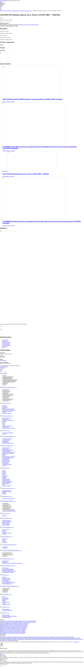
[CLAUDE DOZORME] (5, 638)
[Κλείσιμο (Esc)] (4, 665)
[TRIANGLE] (3, 639)
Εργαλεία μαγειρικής (6, 447)
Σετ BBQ (4, 531)
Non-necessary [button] (3, 659)
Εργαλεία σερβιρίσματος (7, 481)
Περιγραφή (2, 25)
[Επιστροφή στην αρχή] (1, 371)
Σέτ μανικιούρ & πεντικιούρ (7, 572)
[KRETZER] (20, 639)
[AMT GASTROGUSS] (8, 637)
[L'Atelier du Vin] (55, 639)
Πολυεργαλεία (5, 597)
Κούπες (3, 470)
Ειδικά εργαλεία (5, 462)
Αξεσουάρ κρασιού (6, 439)
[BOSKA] (71, 637)
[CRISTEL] (4, 61)
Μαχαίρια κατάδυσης (6, 617)
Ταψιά (3, 424)
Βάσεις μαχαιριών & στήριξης (8, 408)
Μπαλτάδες (4, 407)
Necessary (3, 655)
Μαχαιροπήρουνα (5, 483)
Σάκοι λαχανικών (5, 458)
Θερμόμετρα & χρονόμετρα (7, 453)
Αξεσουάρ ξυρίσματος (6, 583)
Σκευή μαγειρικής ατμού (7, 425)
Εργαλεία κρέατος (6, 460)
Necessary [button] (2, 654)
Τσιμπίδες (4, 534)
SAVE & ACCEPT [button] (4, 664)
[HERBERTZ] (14, 638)
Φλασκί (3, 601)
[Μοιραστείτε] (2, 665)
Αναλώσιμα (4, 547)
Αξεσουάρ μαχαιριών (6, 413)
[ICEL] (63, 637)
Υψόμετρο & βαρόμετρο (7, 610)
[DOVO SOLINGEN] (67, 638)
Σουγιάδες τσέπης (5, 615)
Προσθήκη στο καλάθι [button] (9, 101)
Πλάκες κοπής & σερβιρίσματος (8, 410)
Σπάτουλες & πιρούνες (6, 532)
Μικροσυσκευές (7, 496)
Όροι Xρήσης (76, 641)
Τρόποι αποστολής (6, 344)
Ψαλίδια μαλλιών (5, 560)
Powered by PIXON (4, 366)
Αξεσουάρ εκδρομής (6, 604)
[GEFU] (12, 639)
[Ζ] (25, 638)
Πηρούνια (4, 476)
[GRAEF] (68, 639)
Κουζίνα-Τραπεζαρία (7, 10)
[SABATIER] (40, 638)
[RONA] (16, 640)
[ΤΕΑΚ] (28, 638)
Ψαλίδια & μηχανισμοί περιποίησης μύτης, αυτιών (12, 563)
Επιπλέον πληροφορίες (10, 25)
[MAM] (44, 639)
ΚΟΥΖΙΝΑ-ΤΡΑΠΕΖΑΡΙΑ (9, 387)
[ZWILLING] (38, 637)
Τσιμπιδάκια (4, 562)
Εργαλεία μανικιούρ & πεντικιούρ (9, 571)
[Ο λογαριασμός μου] (0, 8)
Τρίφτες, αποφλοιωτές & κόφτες (8, 452)
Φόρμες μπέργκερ (6, 461)
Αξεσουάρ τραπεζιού (6, 485)
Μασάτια (4, 492)
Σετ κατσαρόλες (5, 419)
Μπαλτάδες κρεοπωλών (7, 491)
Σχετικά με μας (5, 339)
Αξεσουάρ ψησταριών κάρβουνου (9, 511)
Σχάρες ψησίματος (6, 524)
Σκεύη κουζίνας (5, 463)
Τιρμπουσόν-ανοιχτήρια (7, 438)
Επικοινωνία (4, 346)
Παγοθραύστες (5, 441)
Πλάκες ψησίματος (6, 523)
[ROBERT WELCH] (4, 640)
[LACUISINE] (24, 637)
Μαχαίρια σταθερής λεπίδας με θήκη (9, 616)
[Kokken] (2, 373)
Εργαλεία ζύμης (5, 448)
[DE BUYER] (62, 639)
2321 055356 (3, 0)
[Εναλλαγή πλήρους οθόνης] (1, 665)
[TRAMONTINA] (39, 639)
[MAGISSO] (51, 637)
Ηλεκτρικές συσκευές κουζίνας (8, 498)
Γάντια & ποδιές (5, 529)
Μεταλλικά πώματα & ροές (7, 443)
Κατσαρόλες (4, 538)
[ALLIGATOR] (44, 637)
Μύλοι (3, 455)
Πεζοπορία (6, 606)
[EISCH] (16, 639)
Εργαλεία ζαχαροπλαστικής (7, 450)
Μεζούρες (4, 454)
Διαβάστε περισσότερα (9, 176)
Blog (3, 347)
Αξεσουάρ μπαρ (5, 440)
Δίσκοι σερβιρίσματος (6, 482)
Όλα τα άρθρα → (3, 634)
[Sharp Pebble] (31, 639)
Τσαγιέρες (4, 433)
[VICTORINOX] (20, 638)
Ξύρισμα (5, 574)
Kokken (4, 365)
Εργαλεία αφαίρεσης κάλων (7, 569)
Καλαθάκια (4, 542)
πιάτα (3, 484)
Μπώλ (3, 474)
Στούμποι (4, 493)
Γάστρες (4, 422)
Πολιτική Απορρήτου (6, 342)
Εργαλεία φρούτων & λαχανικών (8, 456)
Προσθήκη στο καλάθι (4, 23)
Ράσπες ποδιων (5, 567)
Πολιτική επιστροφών (6, 345)
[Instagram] (0, 1)
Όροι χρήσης (5, 340)
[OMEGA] (74, 638)
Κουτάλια (4, 473)
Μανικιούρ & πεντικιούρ (8, 565)
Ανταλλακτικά (5, 546)
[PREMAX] (46, 638)
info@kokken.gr (3, 360)
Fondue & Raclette (6, 479)
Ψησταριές (6, 513)
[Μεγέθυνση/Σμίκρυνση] (0, 665)
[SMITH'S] (51, 638)
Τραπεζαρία (6, 468)
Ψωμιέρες (4, 465)
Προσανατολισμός (6, 609)
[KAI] (1, 637)
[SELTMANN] (80, 639)
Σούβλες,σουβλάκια (6, 520)
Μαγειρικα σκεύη (15, 10)
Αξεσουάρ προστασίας (6, 464)
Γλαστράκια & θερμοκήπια (7, 457)
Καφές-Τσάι (6, 430)
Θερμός (4, 603)
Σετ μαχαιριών (5, 406)
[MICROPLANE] (31, 637)
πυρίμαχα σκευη (5, 426)
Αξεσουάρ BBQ (7, 518)
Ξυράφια (4, 577)
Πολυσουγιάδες (5, 598)
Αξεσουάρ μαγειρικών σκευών (26, 10)
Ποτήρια (4, 471)
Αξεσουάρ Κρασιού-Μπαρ (9, 436)
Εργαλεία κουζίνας (7, 445)
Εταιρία (16, 25)
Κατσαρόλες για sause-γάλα (7, 420)
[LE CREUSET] (33, 638)
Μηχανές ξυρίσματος (6, 579)
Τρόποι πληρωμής (6, 343)
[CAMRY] (25, 639)
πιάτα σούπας (5, 475)
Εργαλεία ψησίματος (6, 451)
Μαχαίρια (4, 405)
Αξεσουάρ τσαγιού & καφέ (7, 432)
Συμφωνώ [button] (71, 641)
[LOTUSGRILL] (57, 637)
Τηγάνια (4, 421)
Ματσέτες (4, 600)
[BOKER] (67, 637)
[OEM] (8, 639)
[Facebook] (1, 1)
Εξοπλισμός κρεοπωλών (8, 488)
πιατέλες (4, 472)
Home (1, 10)
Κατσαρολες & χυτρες (6, 418)
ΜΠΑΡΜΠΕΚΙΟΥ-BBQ (8, 501)
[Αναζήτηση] (1, 6)
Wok (3, 423)
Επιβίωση (5, 612)
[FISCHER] (11, 640)
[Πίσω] (1, 387)
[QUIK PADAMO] (58, 638)
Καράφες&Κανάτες (6, 480)
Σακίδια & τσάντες (6, 602)
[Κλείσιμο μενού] (5, 373)
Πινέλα (3, 530)
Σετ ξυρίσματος (5, 580)
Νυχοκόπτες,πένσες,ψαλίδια (8, 570)
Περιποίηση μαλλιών (8, 558)
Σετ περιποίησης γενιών (7, 581)
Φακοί (3, 596)
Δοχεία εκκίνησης (5, 522)
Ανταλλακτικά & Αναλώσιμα (9, 544)
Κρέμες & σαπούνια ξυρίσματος (8, 582)
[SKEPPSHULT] (17, 637)
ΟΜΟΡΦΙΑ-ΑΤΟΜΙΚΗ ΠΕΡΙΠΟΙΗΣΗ (12, 550)
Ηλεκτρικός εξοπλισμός (7, 521)
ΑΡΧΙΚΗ (4, 375)
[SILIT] (78, 638)
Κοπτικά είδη (6, 403)
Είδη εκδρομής (7, 594)
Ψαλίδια (4, 412)
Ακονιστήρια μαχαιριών (7, 411)
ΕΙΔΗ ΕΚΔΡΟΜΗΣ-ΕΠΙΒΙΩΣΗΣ (10, 586)
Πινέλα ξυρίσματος (6, 578)
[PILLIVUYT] (73, 639)
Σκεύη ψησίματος (7, 536)
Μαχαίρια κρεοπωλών (6, 490)
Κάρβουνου (4, 515)
